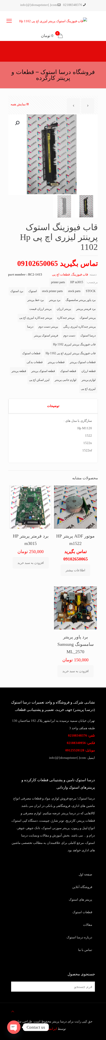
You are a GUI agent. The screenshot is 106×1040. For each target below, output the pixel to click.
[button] (17, 123)
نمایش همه (18, 104)
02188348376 (72, 5)
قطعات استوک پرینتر (83, 362)
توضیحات (53, 406)
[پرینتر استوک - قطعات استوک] (53, 21)
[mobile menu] (9, 21)
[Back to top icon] (12, 1011)
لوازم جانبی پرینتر (65, 380)
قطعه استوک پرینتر (43, 371)
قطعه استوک (68, 371)
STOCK (91, 291)
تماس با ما (85, 950)
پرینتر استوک (88, 317)
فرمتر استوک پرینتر (46, 335)
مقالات (87, 925)
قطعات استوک (31, 353)
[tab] (53, 406)
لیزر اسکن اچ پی (39, 380)
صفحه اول (85, 874)
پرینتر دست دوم (48, 326)
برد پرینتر (54, 300)
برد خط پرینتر (35, 300)
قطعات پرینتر (56, 362)
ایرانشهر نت (48, 1029)
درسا (30, 326)
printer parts (58, 282)
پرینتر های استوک (80, 899)
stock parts (74, 291)
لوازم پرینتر (89, 380)
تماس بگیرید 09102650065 (57, 263)
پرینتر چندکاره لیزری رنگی (79, 326)
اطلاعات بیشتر (75, 570)
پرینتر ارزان (64, 309)
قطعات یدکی (35, 362)
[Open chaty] (13, 1027)
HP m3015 (76, 282)
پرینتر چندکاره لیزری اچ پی (35, 317)
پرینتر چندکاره (65, 317)
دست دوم (69, 335)
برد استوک (16, 291)
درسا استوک (88, 335)
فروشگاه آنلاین (82, 887)
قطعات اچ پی (61, 274)
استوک (32, 291)
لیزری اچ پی (88, 388)
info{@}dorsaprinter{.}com (38, 5)
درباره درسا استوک (79, 937)
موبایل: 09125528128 (80, 750)
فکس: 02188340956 (81, 743)
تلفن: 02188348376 (81, 735)
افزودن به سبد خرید (31, 563)
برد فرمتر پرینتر (86, 309)
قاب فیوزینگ (79, 274)
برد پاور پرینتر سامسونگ (81, 300)
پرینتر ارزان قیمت (40, 309)
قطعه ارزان (88, 371)
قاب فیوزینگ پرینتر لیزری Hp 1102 (74, 344)
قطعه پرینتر (19, 371)
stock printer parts (52, 291)
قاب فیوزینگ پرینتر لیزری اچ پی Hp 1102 (71, 353)
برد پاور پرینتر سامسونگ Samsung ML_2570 (75, 644)
